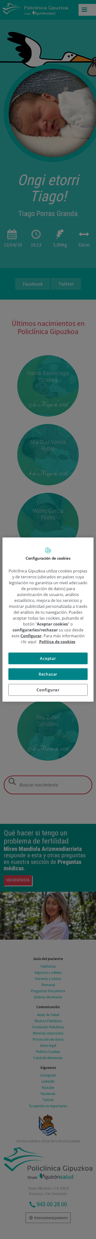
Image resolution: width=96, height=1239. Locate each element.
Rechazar (48, 674)
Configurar (48, 690)
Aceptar (48, 658)
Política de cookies (57, 641)
